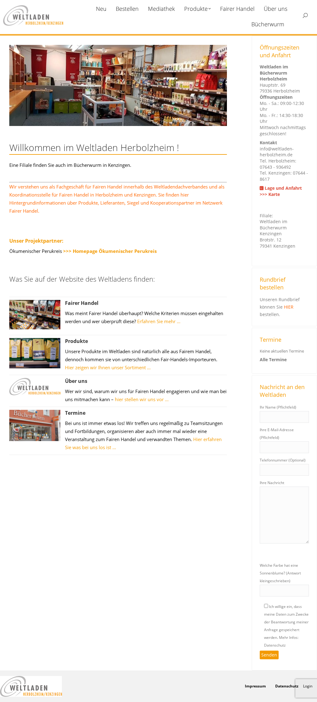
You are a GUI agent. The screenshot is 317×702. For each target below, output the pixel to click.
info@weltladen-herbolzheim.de (277, 152)
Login (307, 686)
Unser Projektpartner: (36, 240)
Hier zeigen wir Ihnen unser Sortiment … (108, 367)
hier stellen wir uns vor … (142, 399)
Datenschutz (286, 686)
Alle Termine (273, 359)
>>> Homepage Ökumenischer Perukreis (110, 251)
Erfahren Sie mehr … (158, 321)
